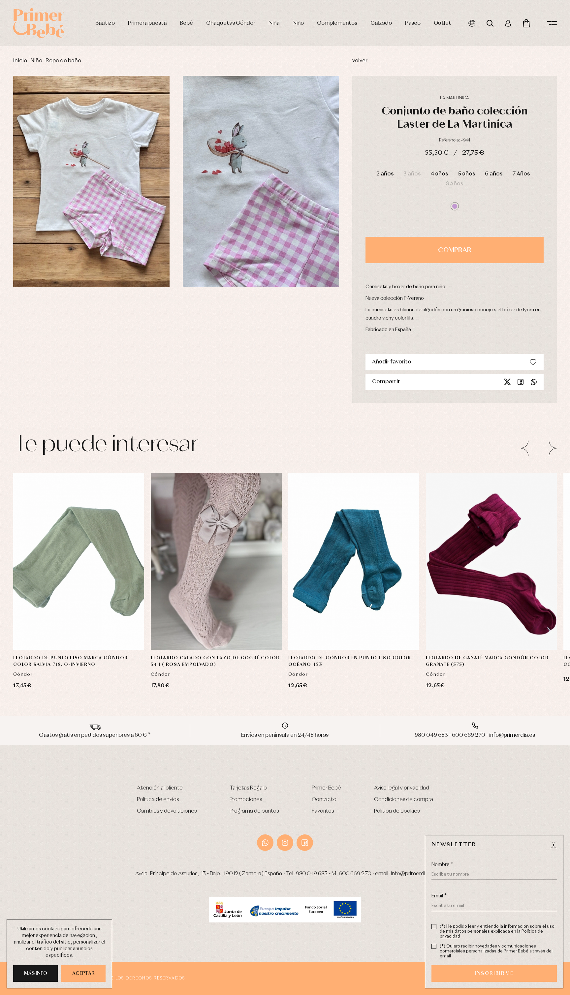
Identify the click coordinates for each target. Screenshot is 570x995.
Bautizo (105, 23)
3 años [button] (412, 174)
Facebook (520, 382)
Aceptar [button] (83, 973)
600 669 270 (355, 874)
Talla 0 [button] (190, 597)
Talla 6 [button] (203, 630)
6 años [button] (493, 174)
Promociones (246, 799)
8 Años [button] (454, 184)
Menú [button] (552, 23)
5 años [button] (466, 174)
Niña (274, 23)
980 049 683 (312, 874)
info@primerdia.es (413, 874)
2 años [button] (385, 174)
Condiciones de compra (403, 799)
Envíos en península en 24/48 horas (285, 735)
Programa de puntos (254, 811)
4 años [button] (439, 174)
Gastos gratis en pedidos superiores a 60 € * (95, 735)
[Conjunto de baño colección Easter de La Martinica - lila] (91, 181)
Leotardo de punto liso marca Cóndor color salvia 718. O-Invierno (70, 661)
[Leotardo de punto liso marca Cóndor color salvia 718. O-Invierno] (78, 561)
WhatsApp (265, 842)
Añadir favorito (391, 362)
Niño (298, 23)
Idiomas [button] (472, 23)
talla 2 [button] (488, 597)
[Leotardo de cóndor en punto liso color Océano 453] (353, 561)
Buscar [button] (490, 23)
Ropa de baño (63, 61)
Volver (359, 61)
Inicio (20, 61)
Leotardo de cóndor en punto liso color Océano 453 (349, 661)
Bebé (186, 23)
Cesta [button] (526, 23)
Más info (35, 973)
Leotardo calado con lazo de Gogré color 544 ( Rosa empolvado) (215, 661)
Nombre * (442, 864)
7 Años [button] (521, 174)
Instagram (285, 842)
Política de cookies (397, 811)
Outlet (442, 23)
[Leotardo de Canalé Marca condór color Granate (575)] (491, 561)
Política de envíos (158, 799)
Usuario (508, 23)
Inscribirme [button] (494, 973)
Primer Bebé (326, 788)
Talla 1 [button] (216, 597)
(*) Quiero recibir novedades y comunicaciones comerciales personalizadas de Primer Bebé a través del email (496, 951)
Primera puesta (147, 23)
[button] (455, 206)
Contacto (324, 799)
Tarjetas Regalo (248, 788)
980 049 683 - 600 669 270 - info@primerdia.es (475, 735)
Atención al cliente (160, 788)
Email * (439, 896)
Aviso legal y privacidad (401, 788)
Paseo (413, 23)
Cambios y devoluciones (167, 811)
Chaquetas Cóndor (230, 23)
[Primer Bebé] (38, 23)
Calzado (381, 23)
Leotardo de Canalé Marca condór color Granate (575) (487, 661)
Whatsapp (533, 382)
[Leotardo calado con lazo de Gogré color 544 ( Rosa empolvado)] (216, 561)
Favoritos (323, 811)
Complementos (337, 23)
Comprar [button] (454, 250)
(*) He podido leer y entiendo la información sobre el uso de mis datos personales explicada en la (497, 931)
